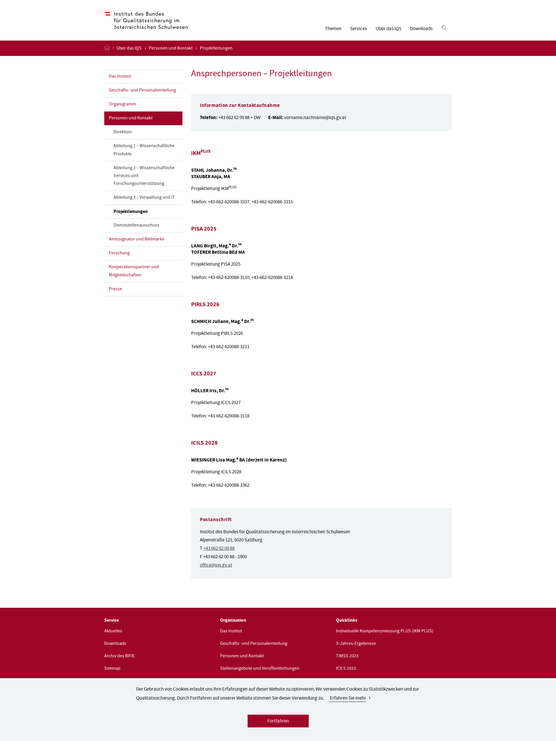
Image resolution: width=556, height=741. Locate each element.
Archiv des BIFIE (119, 656)
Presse (115, 289)
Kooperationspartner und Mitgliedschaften (134, 271)
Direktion (123, 132)
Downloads (421, 29)
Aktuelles (113, 631)
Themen (333, 29)
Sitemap (112, 668)
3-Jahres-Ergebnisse (356, 643)
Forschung (119, 253)
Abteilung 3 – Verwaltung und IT (144, 197)
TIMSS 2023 (347, 656)
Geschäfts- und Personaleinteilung (142, 90)
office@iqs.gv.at (216, 565)
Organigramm (122, 104)
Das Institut (120, 76)
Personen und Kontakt (171, 48)
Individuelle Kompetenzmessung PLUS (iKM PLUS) (384, 631)
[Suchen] (444, 28)
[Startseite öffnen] (107, 48)
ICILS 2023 (346, 668)
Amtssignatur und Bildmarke (136, 239)
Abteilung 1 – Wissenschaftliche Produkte (144, 150)
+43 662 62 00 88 (219, 548)
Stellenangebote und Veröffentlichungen (259, 668)
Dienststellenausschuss (136, 225)
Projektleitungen (131, 212)
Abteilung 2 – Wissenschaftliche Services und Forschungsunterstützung (144, 176)
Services (358, 29)
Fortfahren (278, 721)
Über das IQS (388, 29)
